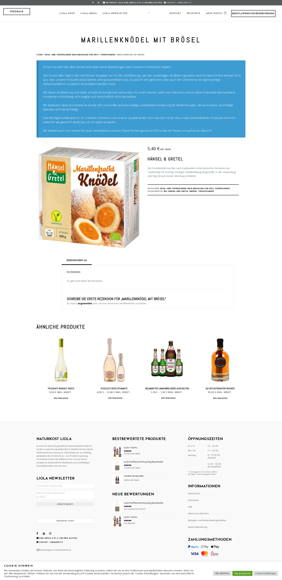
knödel (193, 191)
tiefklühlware (206, 191)
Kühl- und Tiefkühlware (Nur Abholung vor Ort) (71, 54)
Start (40, 54)
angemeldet (85, 303)
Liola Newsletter (115, 13)
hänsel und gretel (178, 191)
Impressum (193, 500)
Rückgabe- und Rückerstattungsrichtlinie (207, 520)
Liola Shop (67, 13)
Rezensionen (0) (77, 260)
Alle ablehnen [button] (222, 573)
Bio (165, 191)
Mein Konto (214, 13)
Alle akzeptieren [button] (242, 573)
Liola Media (88, 13)
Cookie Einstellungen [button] (265, 573)
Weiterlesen (61, 398)
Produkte (193, 13)
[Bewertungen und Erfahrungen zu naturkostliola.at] (54, 550)
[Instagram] (98, 3)
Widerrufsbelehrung (197, 527)
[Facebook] (93, 3)
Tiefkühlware (107, 54)
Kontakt (175, 13)
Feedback (17, 12)
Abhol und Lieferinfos (198, 513)
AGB (190, 506)
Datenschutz (194, 493)
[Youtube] (44, 533)
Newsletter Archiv (65, 520)
